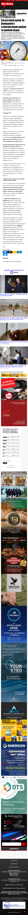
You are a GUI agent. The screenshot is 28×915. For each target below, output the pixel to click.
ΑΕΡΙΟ (2, 372)
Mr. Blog (13, 65)
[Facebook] (5, 252)
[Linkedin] (19, 252)
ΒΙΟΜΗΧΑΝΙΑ (8, 372)
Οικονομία (22, 65)
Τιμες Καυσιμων (18, 0)
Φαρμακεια (8, 0)
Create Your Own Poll (11, 467)
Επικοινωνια (25, 0)
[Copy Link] (14, 252)
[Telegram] (5, 254)
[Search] (23, 844)
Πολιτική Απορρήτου (14, 867)
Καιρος (13, 0)
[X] (10, 252)
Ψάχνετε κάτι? (14, 841)
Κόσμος (17, 65)
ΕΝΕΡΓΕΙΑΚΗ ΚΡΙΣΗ (18, 372)
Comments (11, 465)
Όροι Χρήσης (14, 863)
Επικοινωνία (14, 860)
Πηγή (4, 246)
